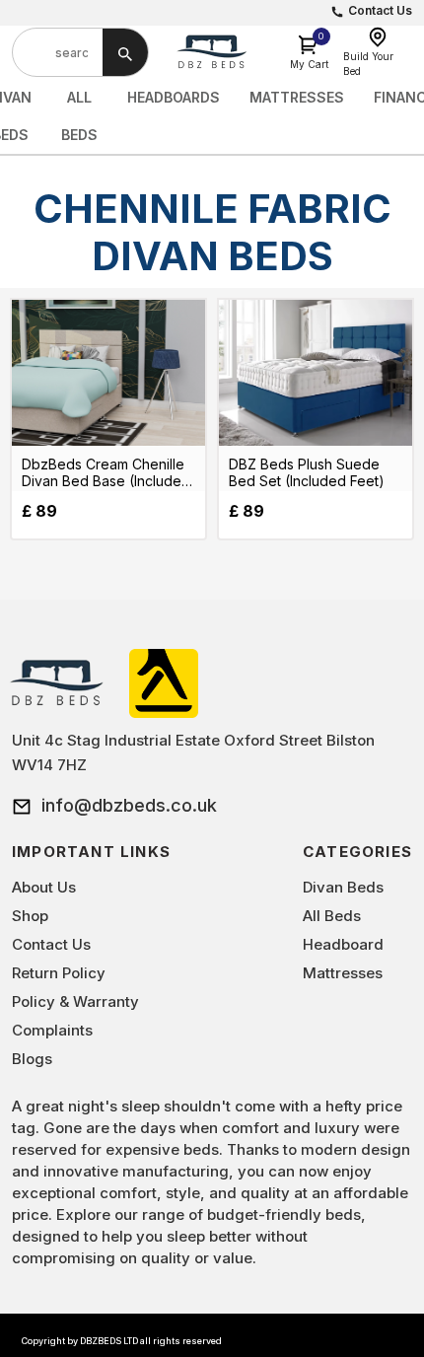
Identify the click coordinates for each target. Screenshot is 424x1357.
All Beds (332, 915)
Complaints (52, 1030)
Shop (30, 915)
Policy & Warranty (75, 1001)
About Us (44, 887)
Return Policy (59, 973)
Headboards (173, 97)
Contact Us (380, 10)
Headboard (343, 944)
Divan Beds (343, 887)
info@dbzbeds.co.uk (129, 805)
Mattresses (296, 97)
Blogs (32, 1058)
